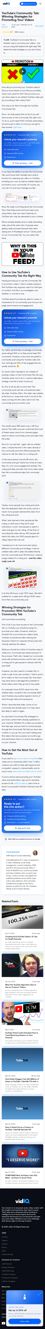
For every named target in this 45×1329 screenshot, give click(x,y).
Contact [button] (5, 1237)
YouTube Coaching (8, 1274)
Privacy (4, 1247)
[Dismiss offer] (40, 1293)
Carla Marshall (4, 26)
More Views (39, 26)
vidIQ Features (7, 1264)
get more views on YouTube (26, 758)
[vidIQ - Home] (6, 4)
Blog (3, 1298)
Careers (4, 1244)
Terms (4, 1251)
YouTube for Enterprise (10, 1278)
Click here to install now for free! (27, 771)
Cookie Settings (7, 1254)
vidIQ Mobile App (8, 1271)
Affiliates (5, 1294)
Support (5, 1240)
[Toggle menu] (40, 4)
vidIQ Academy (20, 783)
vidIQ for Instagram (8, 1281)
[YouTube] (3, 1323)
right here (17, 127)
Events (4, 1308)
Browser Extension (8, 1267)
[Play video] (22, 71)
